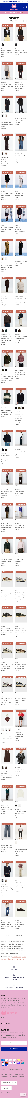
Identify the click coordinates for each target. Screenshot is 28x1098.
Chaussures (11, 959)
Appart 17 (8, 1092)
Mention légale (13, 1076)
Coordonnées (4, 1076)
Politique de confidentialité (8, 1072)
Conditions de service (6, 1074)
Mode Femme (16, 957)
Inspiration (21, 1076)
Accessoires (20, 959)
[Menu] (1, 7)
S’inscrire (14, 1048)
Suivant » (19, 935)
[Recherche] (5, 7)
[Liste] (26, 21)
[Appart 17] (14, 7)
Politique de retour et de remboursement (11, 1069)
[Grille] (23, 21)
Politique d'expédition (19, 1074)
